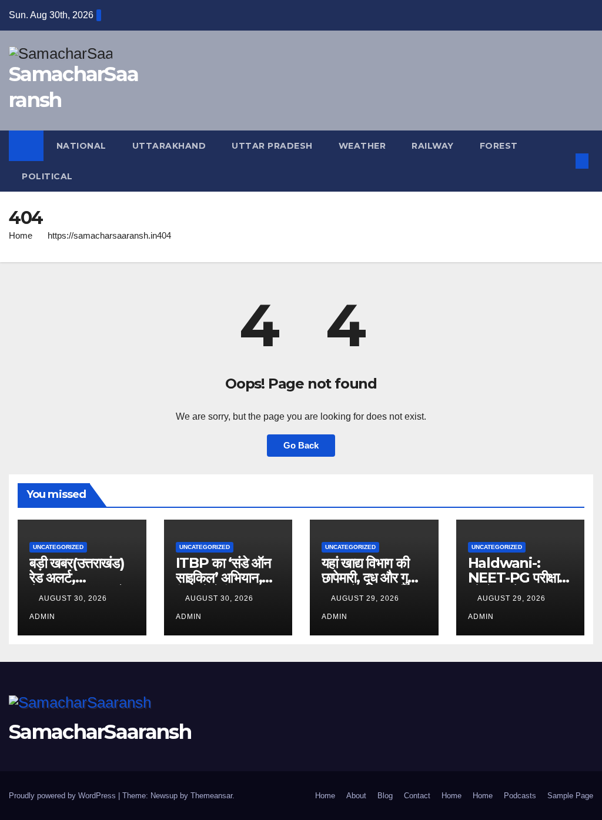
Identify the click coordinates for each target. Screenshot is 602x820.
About (356, 795)
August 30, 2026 (74, 598)
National (81, 145)
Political (47, 176)
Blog (385, 795)
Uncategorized (58, 547)
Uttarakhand (169, 145)
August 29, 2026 (366, 598)
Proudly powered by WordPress (63, 795)
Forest (499, 145)
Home (20, 235)
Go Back (301, 445)
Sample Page (570, 795)
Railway (433, 145)
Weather (362, 145)
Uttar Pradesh (272, 145)
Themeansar (211, 795)
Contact (417, 795)
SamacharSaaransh (100, 731)
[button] (563, 161)
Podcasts (520, 795)
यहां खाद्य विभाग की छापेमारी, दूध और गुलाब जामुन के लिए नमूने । (374, 577)
